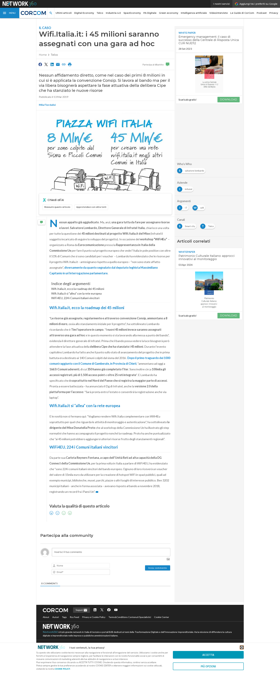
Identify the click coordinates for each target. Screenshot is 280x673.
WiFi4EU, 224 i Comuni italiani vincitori (75, 298)
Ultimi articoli (64, 12)
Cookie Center (161, 617)
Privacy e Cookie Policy (93, 617)
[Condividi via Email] (57, 64)
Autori (55, 617)
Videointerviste (218, 12)
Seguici (79, 610)
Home (43, 54)
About (46, 617)
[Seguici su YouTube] (116, 610)
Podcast (262, 12)
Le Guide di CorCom (242, 12)
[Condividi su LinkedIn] (52, 64)
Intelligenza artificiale (194, 12)
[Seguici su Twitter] (102, 610)
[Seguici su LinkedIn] (95, 610)
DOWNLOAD (228, 99)
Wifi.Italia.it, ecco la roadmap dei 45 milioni (77, 289)
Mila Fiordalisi (47, 104)
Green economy (168, 12)
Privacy (273, 12)
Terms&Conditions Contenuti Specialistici (129, 617)
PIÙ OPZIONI (208, 666)
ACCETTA (208, 655)
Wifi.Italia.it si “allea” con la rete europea (76, 293)
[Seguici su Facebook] (109, 610)
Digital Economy (84, 12)
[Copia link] (63, 64)
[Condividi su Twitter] (46, 64)
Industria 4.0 (113, 12)
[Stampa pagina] (69, 64)
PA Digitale (149, 12)
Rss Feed (74, 617)
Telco (100, 12)
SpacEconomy (132, 12)
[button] (9, 13)
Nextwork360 (50, 632)
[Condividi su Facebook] (40, 64)
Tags (64, 617)
